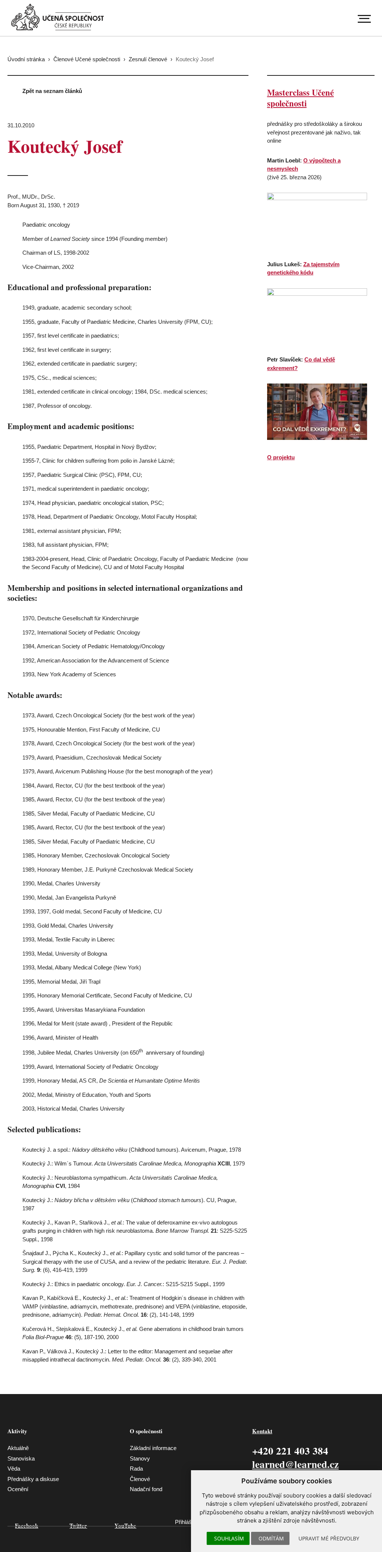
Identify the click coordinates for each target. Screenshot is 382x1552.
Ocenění (17, 1489)
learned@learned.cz (295, 1464)
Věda (13, 1468)
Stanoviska (21, 1458)
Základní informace (153, 1448)
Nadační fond (146, 1489)
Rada (136, 1468)
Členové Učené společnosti (86, 59)
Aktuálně (18, 1448)
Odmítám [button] (271, 1538)
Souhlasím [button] (229, 1538)
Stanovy (140, 1458)
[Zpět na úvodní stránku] (57, 17)
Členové (140, 1479)
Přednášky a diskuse (33, 1479)
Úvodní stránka (26, 59)
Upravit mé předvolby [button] (328, 1538)
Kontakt (262, 1431)
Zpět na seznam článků (52, 91)
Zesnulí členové (148, 59)
